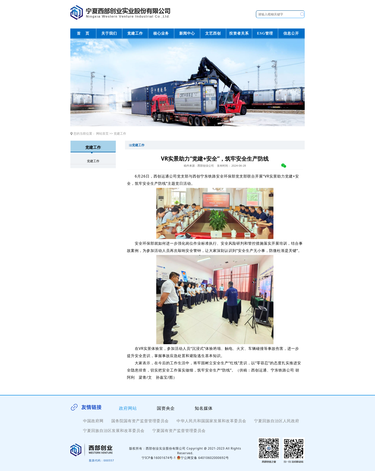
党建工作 (120, 133)
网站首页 (102, 133)
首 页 (83, 33)
